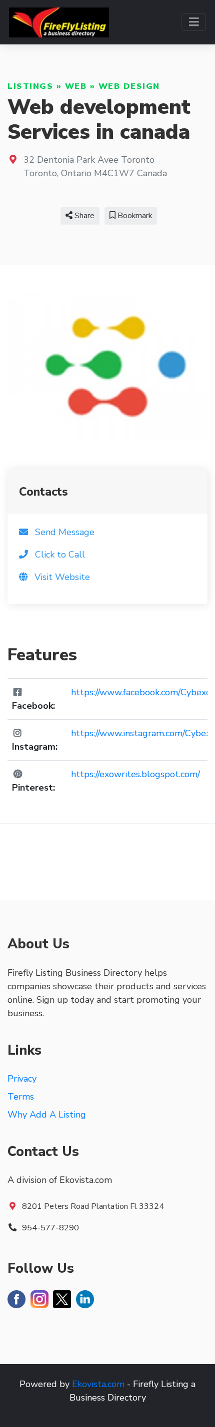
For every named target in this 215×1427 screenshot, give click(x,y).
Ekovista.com (98, 1384)
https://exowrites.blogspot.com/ (135, 774)
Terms (21, 1097)
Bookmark (134, 215)
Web (76, 86)
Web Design (129, 86)
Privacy (22, 1079)
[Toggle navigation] (194, 22)
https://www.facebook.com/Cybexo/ (142, 692)
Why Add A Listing (47, 1115)
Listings (30, 86)
